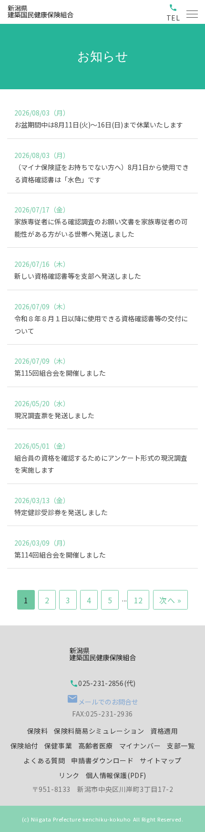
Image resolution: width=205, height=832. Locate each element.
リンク (69, 775)
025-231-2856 (96, 683)
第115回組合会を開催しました (60, 373)
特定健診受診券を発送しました (61, 512)
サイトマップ (160, 760)
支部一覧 (181, 745)
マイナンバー (140, 745)
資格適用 (164, 731)
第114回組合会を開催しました (60, 554)
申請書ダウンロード (102, 760)
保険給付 (24, 745)
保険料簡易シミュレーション (99, 731)
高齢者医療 (95, 745)
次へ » (170, 600)
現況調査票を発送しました (54, 415)
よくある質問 (44, 760)
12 (138, 600)
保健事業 (58, 745)
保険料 (37, 731)
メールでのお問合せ (102, 699)
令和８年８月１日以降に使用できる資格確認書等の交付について (101, 324)
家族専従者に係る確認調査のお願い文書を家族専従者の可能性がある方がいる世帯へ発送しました (101, 227)
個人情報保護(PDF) (116, 775)
